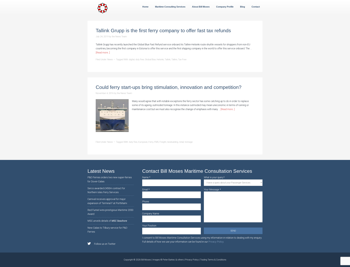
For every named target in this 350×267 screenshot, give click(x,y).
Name (146, 177)
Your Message (212, 189)
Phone (145, 201)
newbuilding (172, 142)
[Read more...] (103, 52)
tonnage (189, 142)
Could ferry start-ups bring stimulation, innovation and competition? (168, 87)
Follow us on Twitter (105, 243)
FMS (156, 142)
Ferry (150, 142)
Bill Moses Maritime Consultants (102, 7)
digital (132, 59)
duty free (139, 59)
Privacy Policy (216, 241)
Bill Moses (146, 259)
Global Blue (150, 59)
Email (146, 189)
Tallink (167, 59)
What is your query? (214, 177)
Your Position (149, 225)
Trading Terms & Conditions (213, 259)
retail (181, 142)
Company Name (150, 213)
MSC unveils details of (107, 220)
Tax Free (182, 59)
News (110, 59)
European (143, 142)
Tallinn (174, 59)
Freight (163, 142)
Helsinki (160, 59)
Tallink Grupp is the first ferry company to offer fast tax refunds (163, 30)
